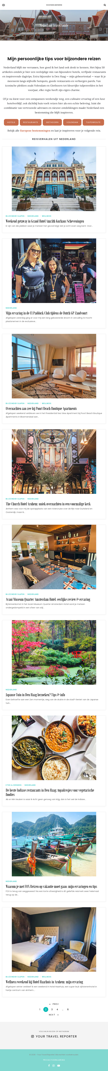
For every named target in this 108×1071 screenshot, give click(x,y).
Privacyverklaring (54, 1060)
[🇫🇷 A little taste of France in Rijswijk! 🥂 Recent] (41, 1047)
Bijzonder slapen (15, 216)
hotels (11, 122)
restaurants (30, 122)
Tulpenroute (93, 122)
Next (52, 1014)
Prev (56, 1004)
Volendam (72, 122)
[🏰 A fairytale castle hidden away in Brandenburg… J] (15, 1047)
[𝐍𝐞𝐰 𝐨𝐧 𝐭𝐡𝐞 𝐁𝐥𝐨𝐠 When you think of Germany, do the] (55, 1047)
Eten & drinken (14, 785)
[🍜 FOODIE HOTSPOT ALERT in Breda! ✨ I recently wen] (28, 1047)
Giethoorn (52, 122)
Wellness (46, 216)
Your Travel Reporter (54, 5)
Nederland (33, 216)
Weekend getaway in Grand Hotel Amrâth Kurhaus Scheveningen (45, 221)
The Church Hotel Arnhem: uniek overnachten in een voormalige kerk (48, 503)
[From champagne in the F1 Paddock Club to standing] (1, 1047)
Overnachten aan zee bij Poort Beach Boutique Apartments (41, 408)
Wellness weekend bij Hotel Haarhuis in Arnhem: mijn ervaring (44, 981)
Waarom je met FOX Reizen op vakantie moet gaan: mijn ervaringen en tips (51, 886)
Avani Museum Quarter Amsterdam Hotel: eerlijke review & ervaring (48, 599)
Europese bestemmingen (35, 130)
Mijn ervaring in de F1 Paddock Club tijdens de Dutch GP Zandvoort (46, 313)
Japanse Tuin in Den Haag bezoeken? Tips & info (35, 694)
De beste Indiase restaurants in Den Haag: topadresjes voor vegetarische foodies (50, 792)
